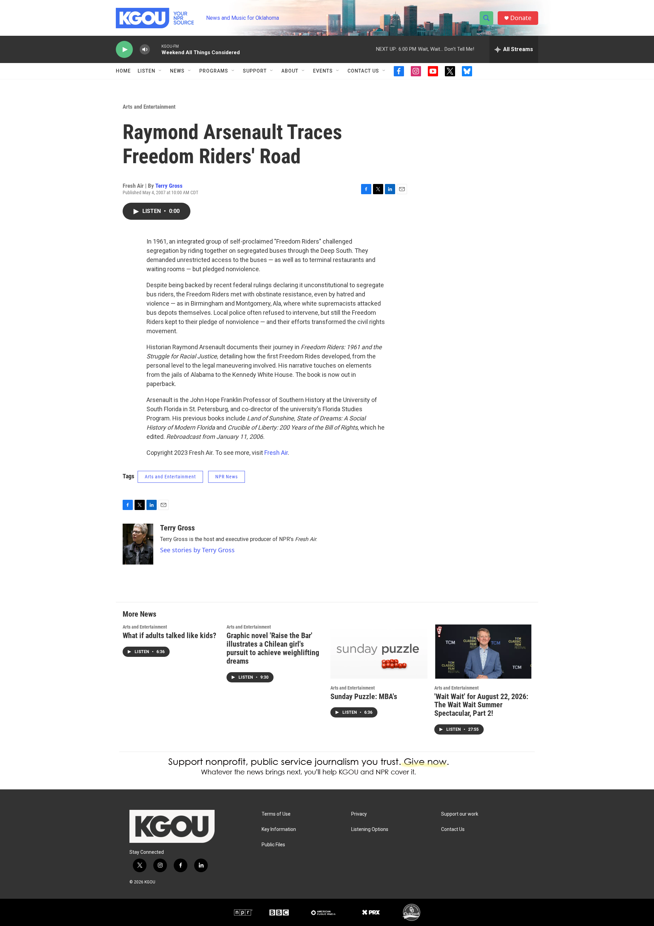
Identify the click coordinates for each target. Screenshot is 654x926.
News (177, 71)
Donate (520, 17)
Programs (213, 71)
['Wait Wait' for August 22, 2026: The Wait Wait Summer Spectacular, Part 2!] (482, 651)
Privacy (359, 814)
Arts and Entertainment (149, 106)
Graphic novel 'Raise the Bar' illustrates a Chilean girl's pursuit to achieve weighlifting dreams (273, 648)
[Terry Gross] (138, 544)
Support (255, 71)
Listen (146, 71)
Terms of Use (276, 814)
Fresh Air (276, 452)
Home (123, 71)
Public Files (273, 844)
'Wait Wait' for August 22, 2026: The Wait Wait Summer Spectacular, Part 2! (481, 705)
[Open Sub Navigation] (160, 71)
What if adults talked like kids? (169, 635)
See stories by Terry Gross (197, 550)
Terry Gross (169, 185)
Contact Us (363, 71)
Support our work (459, 814)
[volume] (145, 49)
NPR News (226, 476)
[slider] (156, 49)
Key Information (279, 829)
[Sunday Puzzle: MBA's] (378, 651)
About (289, 71)
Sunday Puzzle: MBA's (363, 696)
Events (323, 71)
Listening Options (369, 829)
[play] (124, 49)
